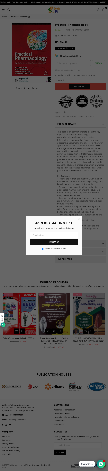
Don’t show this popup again (56, 249)
